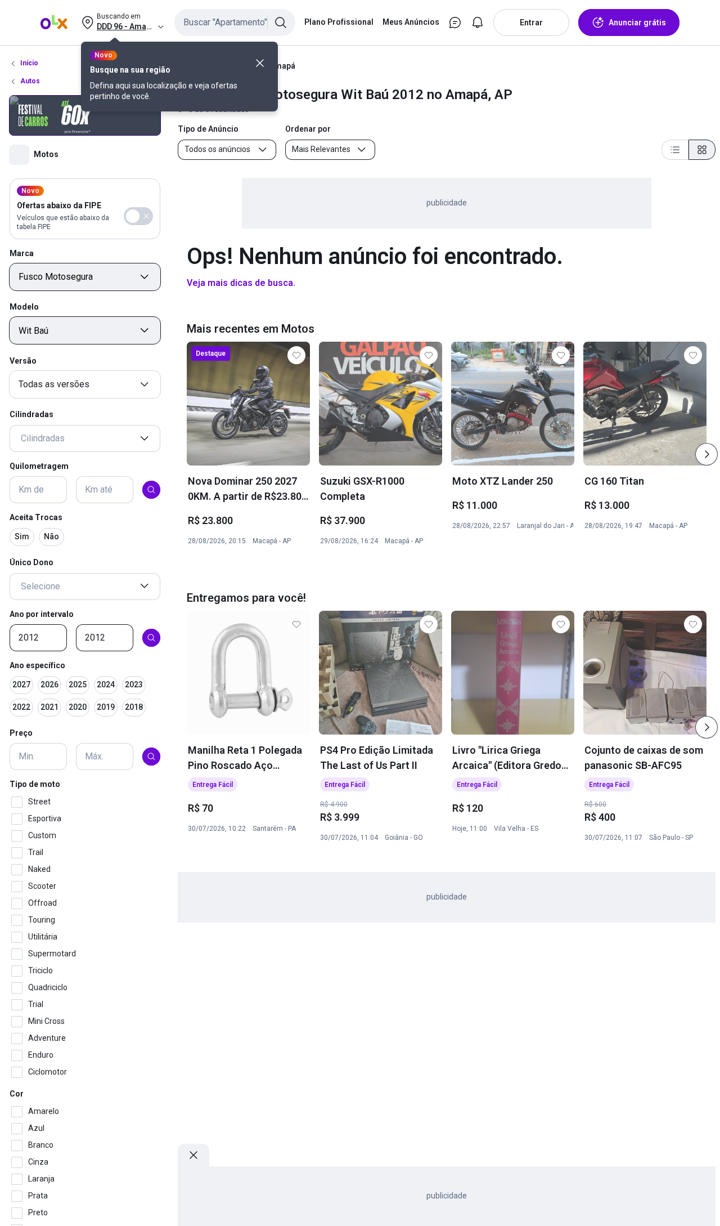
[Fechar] (260, 63)
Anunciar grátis (637, 22)
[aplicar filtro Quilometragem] (151, 490)
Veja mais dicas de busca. (241, 283)
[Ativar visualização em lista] (675, 150)
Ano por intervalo (42, 613)
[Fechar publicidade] (193, 1155)
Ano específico (37, 665)
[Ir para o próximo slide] (706, 454)
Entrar (531, 22)
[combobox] (234, 22)
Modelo (24, 306)
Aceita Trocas (36, 517)
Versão (23, 360)
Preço (21, 732)
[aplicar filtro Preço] (151, 757)
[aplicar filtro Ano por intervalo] (151, 638)
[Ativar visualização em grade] (702, 150)
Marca (22, 252)
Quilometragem (39, 466)
